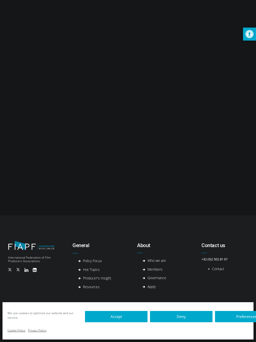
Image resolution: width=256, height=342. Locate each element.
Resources (177, 14)
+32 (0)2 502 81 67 (215, 259)
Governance (157, 277)
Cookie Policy (17, 330)
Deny (181, 316)
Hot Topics (86, 14)
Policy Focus (92, 260)
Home (42, 14)
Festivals (156, 14)
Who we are (157, 260)
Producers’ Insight (114, 14)
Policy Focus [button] (62, 14)
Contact (198, 14)
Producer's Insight (97, 278)
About (139, 14)
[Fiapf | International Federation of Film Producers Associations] (20, 14)
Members (155, 269)
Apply (152, 286)
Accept (116, 316)
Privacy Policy (37, 330)
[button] (249, 34)
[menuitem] (42, 13)
